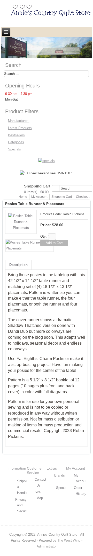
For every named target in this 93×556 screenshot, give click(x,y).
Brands (59, 475)
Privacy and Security (22, 505)
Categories (16, 142)
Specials (14, 149)
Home (23, 197)
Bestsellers (16, 135)
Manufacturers (18, 121)
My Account (39, 197)
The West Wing (68, 540)
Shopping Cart (61, 197)
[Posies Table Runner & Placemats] (21, 228)
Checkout (82, 197)
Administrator (47, 546)
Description (18, 265)
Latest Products (20, 128)
